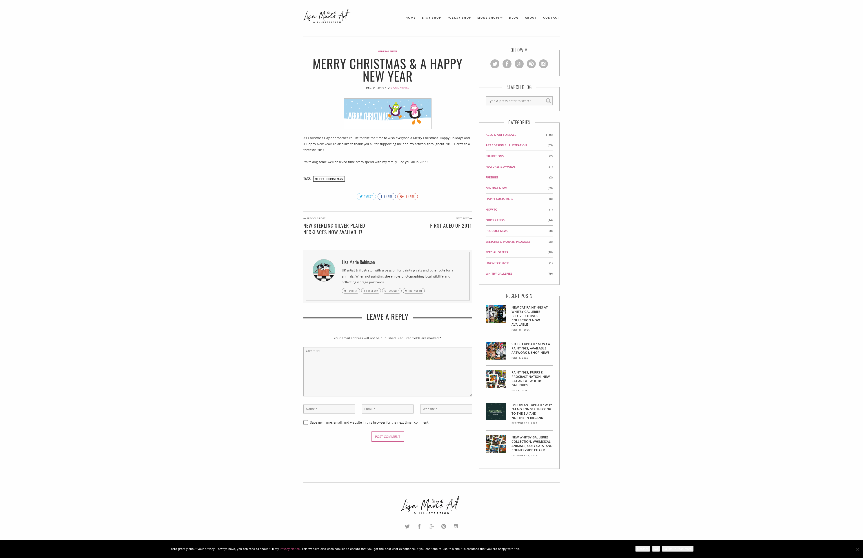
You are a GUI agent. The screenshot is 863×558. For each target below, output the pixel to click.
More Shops (488, 18)
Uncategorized (497, 263)
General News (387, 51)
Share (388, 196)
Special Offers (497, 252)
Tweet (368, 196)
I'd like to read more (678, 549)
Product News (497, 231)
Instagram (415, 290)
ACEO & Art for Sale (501, 135)
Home (411, 18)
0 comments (400, 87)
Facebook (371, 290)
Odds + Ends (495, 220)
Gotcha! (642, 549)
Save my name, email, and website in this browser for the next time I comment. (369, 422)
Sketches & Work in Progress (508, 242)
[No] (857, 549)
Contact (551, 18)
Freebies (492, 177)
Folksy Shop (459, 18)
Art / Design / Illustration (506, 145)
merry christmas (329, 179)
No (656, 549)
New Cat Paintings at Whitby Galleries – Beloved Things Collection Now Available (530, 316)
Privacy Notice (290, 549)
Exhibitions (495, 156)
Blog (514, 18)
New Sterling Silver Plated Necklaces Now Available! (334, 229)
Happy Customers (499, 199)
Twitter (352, 290)
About (531, 18)
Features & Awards (501, 167)
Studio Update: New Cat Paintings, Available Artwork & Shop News (532, 348)
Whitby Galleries (499, 273)
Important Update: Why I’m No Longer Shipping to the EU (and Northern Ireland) (532, 411)
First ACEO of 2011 (451, 225)
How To (491, 209)
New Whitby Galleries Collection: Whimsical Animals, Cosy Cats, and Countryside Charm (532, 443)
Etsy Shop (431, 18)
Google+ (393, 290)
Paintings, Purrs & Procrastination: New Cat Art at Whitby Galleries (531, 378)
